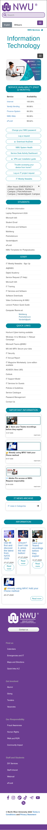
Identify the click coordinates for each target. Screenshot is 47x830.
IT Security (10, 353)
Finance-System (13, 111)
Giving (9, 693)
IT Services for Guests (15, 383)
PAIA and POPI (13, 738)
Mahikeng (10, 231)
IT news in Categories (17, 506)
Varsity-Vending (13, 106)
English (7, 24)
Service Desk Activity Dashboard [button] (23, 153)
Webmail (10, 776)
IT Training (10, 286)
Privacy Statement (28, 814)
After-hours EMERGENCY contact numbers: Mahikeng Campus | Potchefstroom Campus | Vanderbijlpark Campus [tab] (23, 190)
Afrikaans (18, 24)
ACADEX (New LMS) (14, 369)
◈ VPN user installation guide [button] (23, 159)
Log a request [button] (23, 135)
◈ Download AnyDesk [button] (23, 141)
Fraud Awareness (14, 725)
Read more (9, 567)
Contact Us (10, 401)
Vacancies (11, 706)
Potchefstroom (12, 236)
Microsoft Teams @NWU (16, 344)
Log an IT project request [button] (23, 173)
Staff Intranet (12, 770)
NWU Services (34, 30)
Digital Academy (13, 272)
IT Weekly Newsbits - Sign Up (18, 263)
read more (37, 435)
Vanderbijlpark (12, 240)
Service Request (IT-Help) (16, 277)
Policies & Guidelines (14, 388)
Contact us (23, 629)
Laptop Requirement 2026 (17, 213)
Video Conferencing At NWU (17, 300)
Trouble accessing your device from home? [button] (23, 166)
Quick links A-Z (13, 668)
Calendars (11, 649)
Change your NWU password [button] (23, 130)
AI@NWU (10, 268)
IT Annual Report (13, 357)
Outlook (9, 374)
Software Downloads (14, 295)
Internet (10, 101)
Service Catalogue (13, 392)
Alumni (10, 687)
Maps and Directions (15, 662)
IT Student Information (15, 208)
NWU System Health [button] (24, 147)
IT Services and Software (16, 227)
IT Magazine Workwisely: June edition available (21, 363)
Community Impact (15, 745)
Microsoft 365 (11, 217)
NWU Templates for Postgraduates (20, 249)
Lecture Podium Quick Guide (18, 304)
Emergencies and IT (15, 655)
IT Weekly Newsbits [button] (23, 178)
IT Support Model (13, 378)
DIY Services (12, 763)
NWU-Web (11, 116)
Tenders (10, 700)
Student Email (11, 222)
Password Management (15, 397)
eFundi (10, 121)
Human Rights (13, 731)
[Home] (19, 6)
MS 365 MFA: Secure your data (19, 348)
